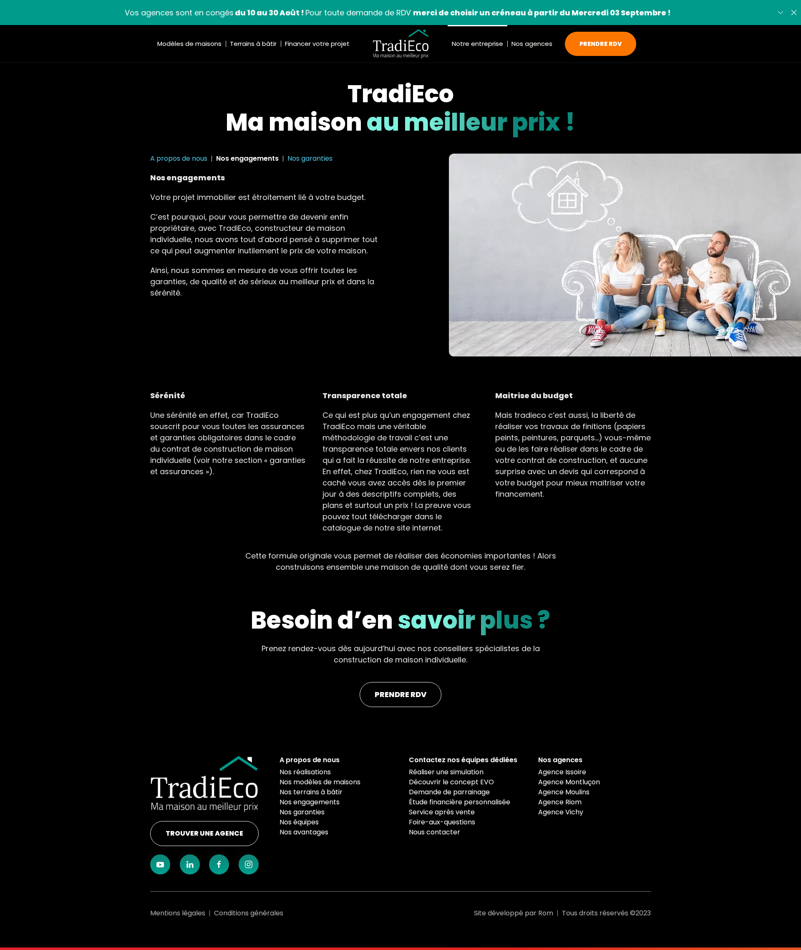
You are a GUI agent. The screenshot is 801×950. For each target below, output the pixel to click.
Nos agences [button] (531, 43)
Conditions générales (248, 913)
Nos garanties (309, 158)
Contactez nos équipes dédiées (463, 760)
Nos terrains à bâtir (311, 792)
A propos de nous (178, 158)
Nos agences (560, 760)
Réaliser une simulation (446, 772)
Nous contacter (434, 832)
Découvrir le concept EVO (451, 782)
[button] (794, 12)
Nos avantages (304, 832)
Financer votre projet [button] (317, 43)
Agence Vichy (560, 812)
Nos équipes (299, 822)
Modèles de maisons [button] (189, 43)
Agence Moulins (563, 792)
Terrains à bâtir (253, 43)
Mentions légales (177, 913)
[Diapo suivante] (780, 12)
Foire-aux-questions (442, 822)
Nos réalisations (305, 772)
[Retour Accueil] (400, 44)
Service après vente (442, 812)
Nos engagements (247, 158)
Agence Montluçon (569, 782)
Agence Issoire (562, 772)
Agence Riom (560, 802)
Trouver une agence (204, 833)
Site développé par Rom (513, 913)
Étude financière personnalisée (459, 802)
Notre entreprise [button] (477, 43)
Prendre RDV (600, 44)
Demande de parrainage (449, 792)
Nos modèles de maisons (320, 782)
